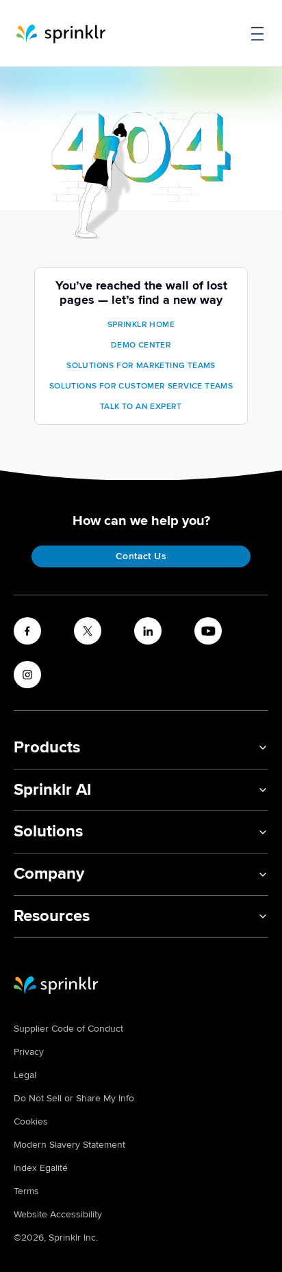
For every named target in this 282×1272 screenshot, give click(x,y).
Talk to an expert (141, 406)
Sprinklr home (141, 325)
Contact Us (141, 556)
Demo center (141, 345)
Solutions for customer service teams (141, 386)
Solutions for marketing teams (141, 366)
